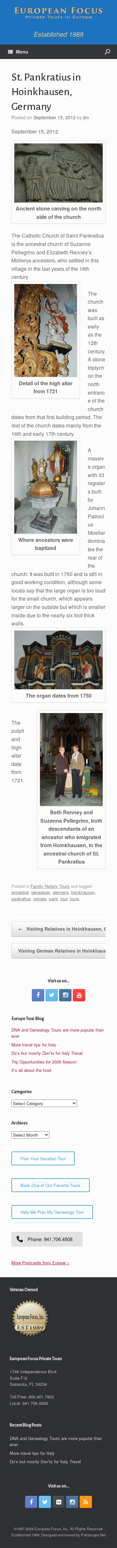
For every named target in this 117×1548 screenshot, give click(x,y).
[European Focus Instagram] (65, 995)
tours (74, 899)
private (39, 899)
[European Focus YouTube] (79, 995)
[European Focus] (58, 13)
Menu (22, 51)
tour (63, 899)
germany (61, 892)
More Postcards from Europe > (40, 1262)
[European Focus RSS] (86, 1502)
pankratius (21, 899)
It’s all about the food (31, 1070)
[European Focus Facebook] (38, 995)
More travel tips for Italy (33, 1045)
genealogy (40, 892)
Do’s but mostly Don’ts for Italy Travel (47, 1053)
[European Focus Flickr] (58, 1502)
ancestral (20, 892)
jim (86, 117)
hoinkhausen (83, 892)
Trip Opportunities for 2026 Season (44, 1062)
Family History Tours (50, 886)
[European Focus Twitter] (52, 995)
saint (53, 899)
